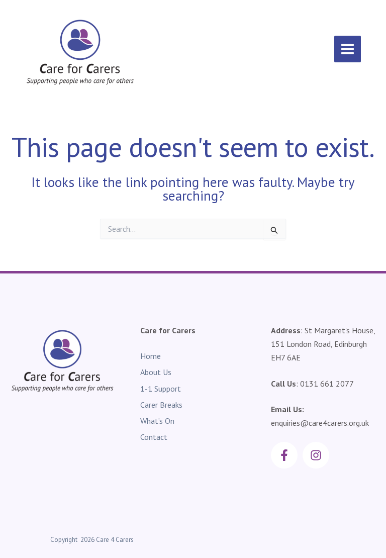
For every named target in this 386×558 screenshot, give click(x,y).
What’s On (157, 421)
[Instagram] (316, 455)
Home (150, 356)
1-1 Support (160, 389)
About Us (155, 372)
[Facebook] (284, 455)
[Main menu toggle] (347, 49)
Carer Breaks (161, 405)
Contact (153, 437)
